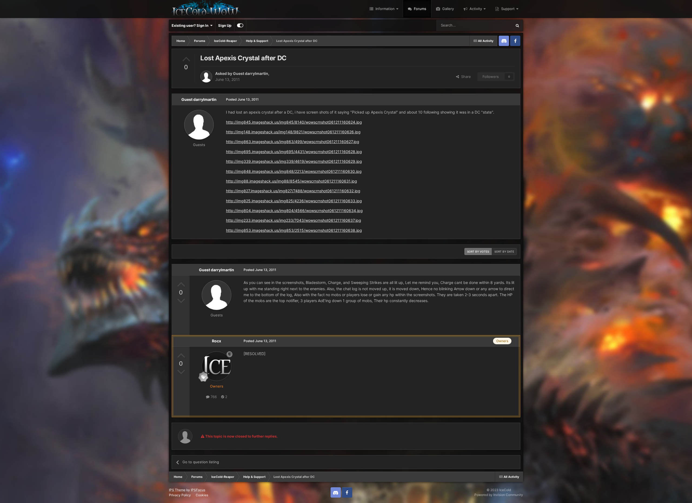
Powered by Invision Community (498, 495)
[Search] (517, 25)
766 (213, 397)
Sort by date (504, 251)
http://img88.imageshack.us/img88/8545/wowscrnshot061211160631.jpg (291, 181)
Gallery (447, 8)
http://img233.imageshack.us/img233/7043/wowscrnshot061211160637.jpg (293, 220)
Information (384, 8)
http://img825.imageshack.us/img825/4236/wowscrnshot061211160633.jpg (294, 200)
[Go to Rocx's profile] (216, 366)
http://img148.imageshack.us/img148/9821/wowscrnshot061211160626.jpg (293, 132)
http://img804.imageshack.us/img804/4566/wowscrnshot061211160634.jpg (294, 210)
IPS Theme (177, 490)
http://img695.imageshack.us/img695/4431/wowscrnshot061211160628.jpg (294, 151)
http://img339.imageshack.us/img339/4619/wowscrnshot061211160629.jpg (294, 161)
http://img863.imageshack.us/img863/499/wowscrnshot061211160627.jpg (292, 141)
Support (507, 8)
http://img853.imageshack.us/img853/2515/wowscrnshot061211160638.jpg (294, 230)
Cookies (202, 495)
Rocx (216, 341)
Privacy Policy (180, 495)
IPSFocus (198, 490)
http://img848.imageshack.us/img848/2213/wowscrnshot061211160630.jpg (294, 171)
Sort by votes (478, 251)
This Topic (496, 25)
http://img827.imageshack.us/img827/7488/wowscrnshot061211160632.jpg (293, 190)
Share (465, 76)
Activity (475, 8)
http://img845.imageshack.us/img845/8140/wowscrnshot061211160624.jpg (294, 122)
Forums (419, 8)
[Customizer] (240, 25)
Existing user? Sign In (191, 25)
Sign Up (224, 25)
